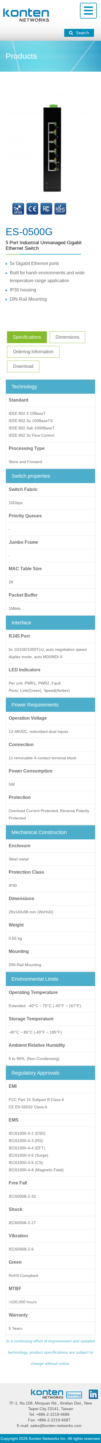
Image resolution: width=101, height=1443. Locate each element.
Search (82, 32)
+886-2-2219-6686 (53, 1414)
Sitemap (74, 1395)
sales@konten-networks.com (56, 1425)
